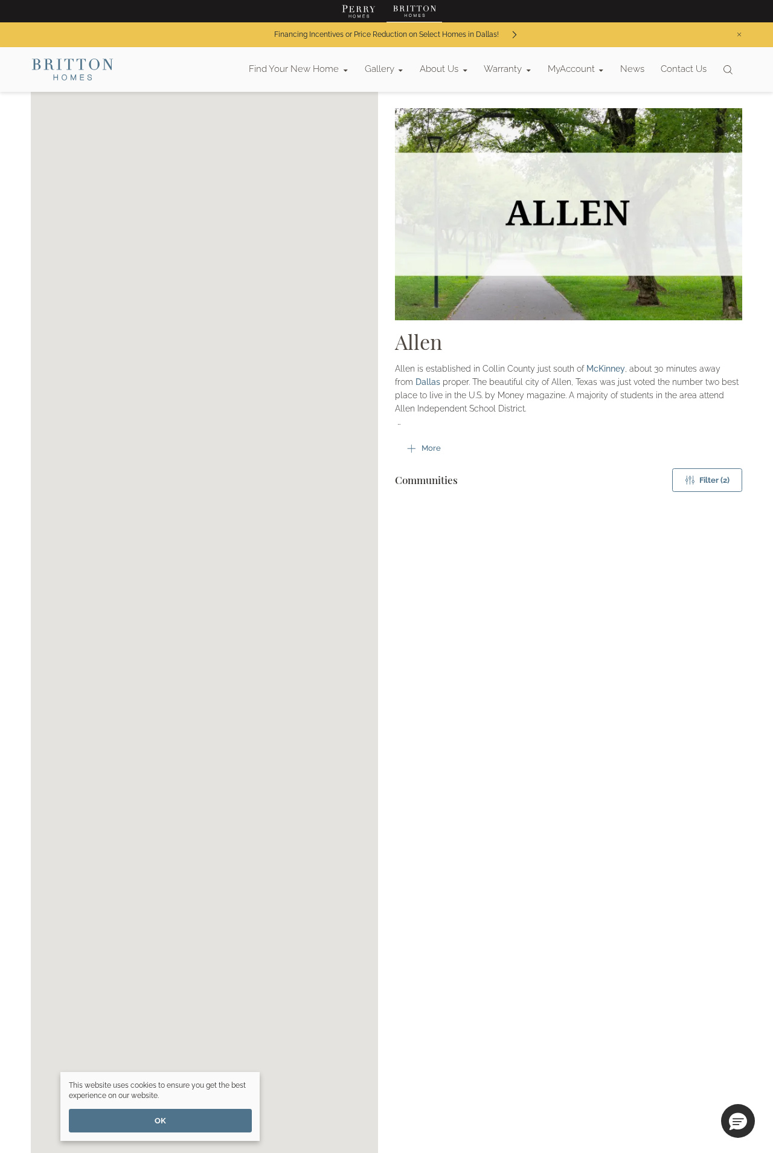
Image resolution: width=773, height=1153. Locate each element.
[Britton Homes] (414, 11)
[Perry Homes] (358, 11)
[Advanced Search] (728, 70)
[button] (738, 1121)
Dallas (427, 382)
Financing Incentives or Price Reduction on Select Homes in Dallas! (386, 34)
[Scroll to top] (737, 1077)
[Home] (73, 69)
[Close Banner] (739, 34)
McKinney (605, 368)
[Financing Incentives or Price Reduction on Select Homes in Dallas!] (514, 35)
